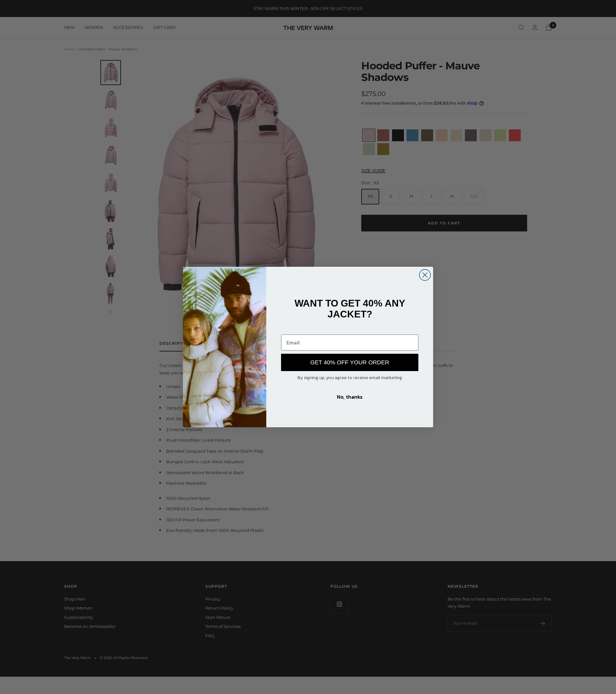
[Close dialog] (425, 275)
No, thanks (350, 397)
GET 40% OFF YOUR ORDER (349, 362)
